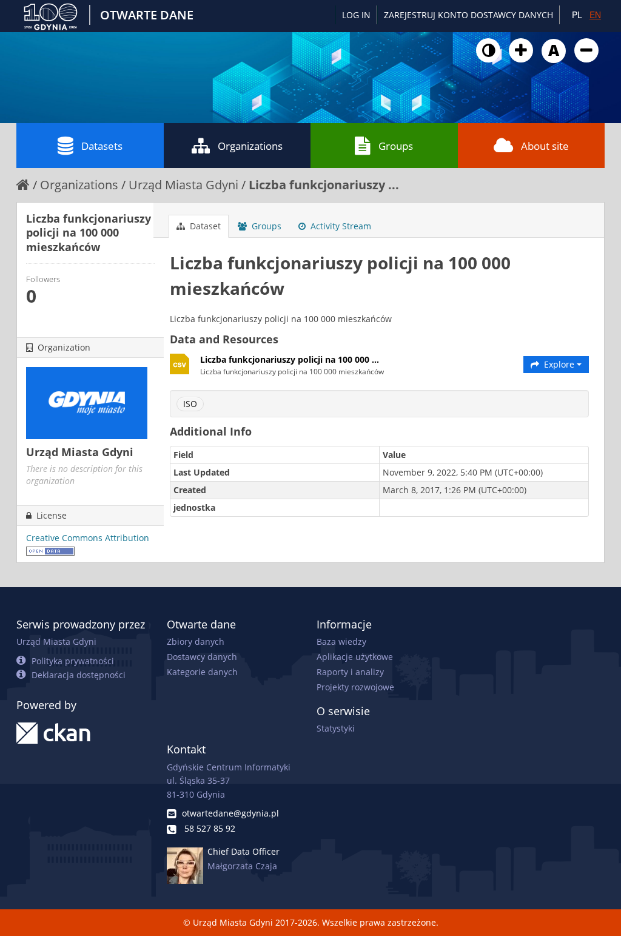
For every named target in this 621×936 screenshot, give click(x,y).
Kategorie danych (202, 672)
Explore (559, 364)
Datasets (102, 146)
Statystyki (336, 728)
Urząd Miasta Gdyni (183, 185)
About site (545, 146)
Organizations (250, 146)
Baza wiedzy (341, 641)
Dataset (204, 226)
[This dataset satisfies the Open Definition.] (50, 550)
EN (595, 14)
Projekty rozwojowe (355, 687)
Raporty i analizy (350, 672)
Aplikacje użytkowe (355, 656)
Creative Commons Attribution (87, 538)
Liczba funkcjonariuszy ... (324, 185)
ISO (190, 403)
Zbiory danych (195, 641)
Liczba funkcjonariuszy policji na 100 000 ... (289, 359)
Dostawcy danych (202, 656)
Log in (356, 15)
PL (577, 14)
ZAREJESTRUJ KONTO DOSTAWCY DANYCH (468, 15)
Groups (395, 146)
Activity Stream (339, 226)
